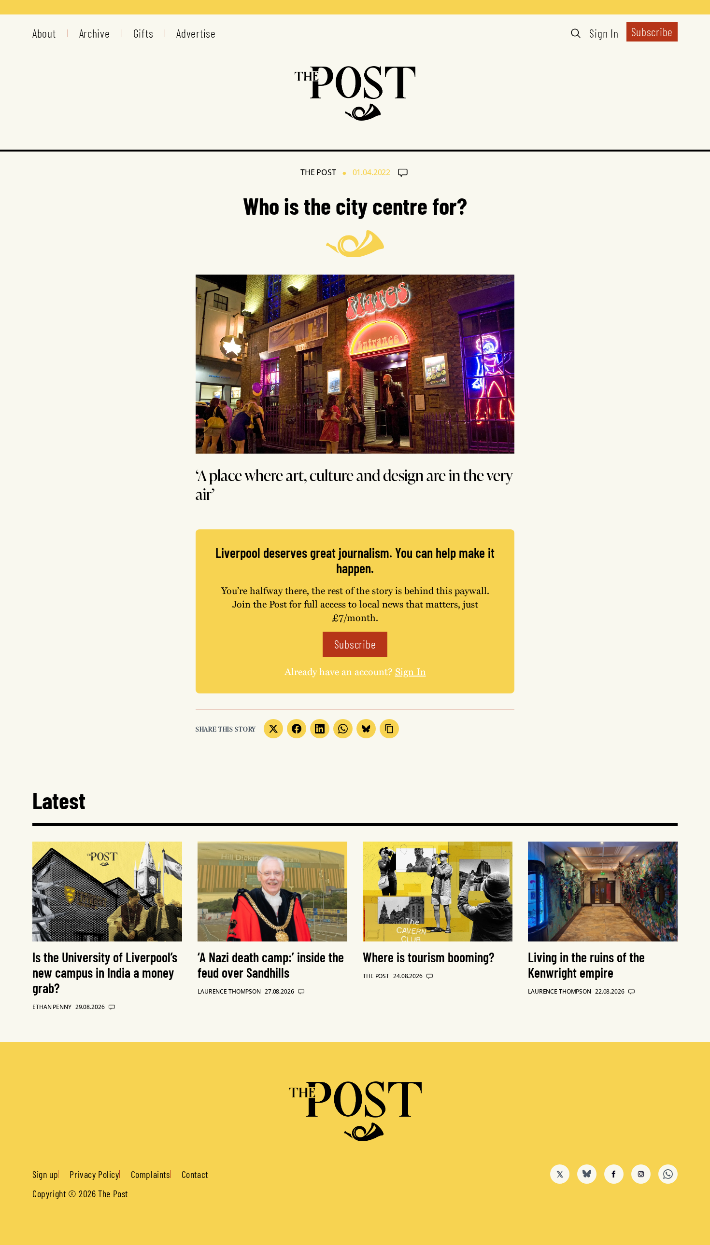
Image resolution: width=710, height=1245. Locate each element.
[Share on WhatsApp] (343, 728)
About (44, 33)
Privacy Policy (94, 1174)
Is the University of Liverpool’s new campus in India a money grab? (104, 972)
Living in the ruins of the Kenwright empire (586, 965)
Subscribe (652, 32)
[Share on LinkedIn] (319, 728)
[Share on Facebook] (296, 728)
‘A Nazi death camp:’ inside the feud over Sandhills (271, 965)
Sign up (45, 1174)
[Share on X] (273, 728)
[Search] (576, 33)
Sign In (603, 33)
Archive (94, 33)
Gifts (143, 33)
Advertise (195, 33)
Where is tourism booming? (429, 957)
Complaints (150, 1174)
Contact (195, 1174)
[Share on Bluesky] (366, 728)
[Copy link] (389, 728)
